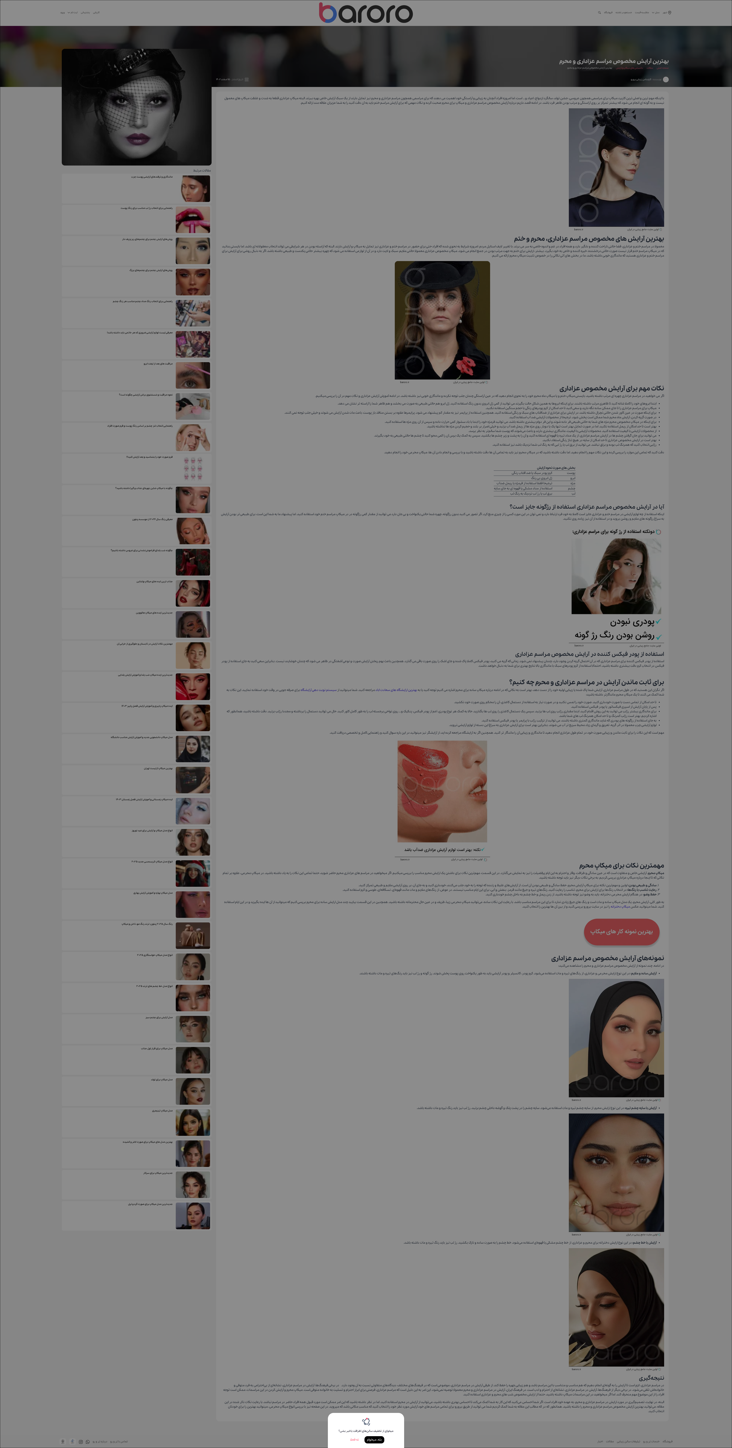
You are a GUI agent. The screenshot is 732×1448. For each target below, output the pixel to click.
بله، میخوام (374, 1440)
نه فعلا (354, 1440)
